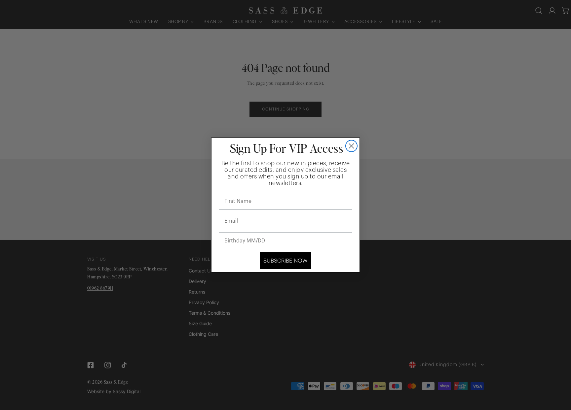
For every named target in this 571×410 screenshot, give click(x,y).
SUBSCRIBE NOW (285, 261)
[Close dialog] (351, 146)
